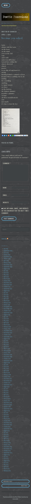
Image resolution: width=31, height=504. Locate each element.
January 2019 (7, 352)
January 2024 (7, 254)
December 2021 (8, 282)
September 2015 (8, 428)
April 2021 (6, 298)
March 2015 (7, 440)
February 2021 (7, 302)
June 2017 (6, 390)
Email (5, 195)
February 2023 (7, 262)
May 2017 (6, 392)
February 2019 (7, 350)
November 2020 (8, 308)
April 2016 (6, 416)
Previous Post (13, 481)
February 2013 (7, 470)
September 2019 (8, 336)
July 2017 (6, 388)
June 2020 (6, 318)
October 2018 (7, 358)
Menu (6, 5)
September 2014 (8, 452)
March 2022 (7, 278)
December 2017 (8, 378)
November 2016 (8, 404)
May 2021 (6, 296)
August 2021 (7, 290)
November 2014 (8, 448)
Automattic (15, 499)
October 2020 (7, 310)
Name (5, 188)
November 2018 (8, 356)
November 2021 (8, 284)
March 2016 (7, 418)
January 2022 (7, 280)
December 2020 (8, 306)
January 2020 (7, 328)
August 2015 (7, 430)
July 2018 (6, 364)
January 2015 (7, 444)
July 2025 (6, 248)
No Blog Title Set (7, 23)
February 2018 (7, 374)
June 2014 (6, 458)
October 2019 (7, 334)
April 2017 (6, 394)
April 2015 (6, 438)
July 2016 (6, 412)
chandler (13, 32)
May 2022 (6, 274)
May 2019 (6, 344)
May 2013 (6, 464)
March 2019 (7, 348)
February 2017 (7, 398)
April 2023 (6, 260)
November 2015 (8, 424)
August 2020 (7, 314)
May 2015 (6, 436)
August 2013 (7, 460)
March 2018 (7, 372)
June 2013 (6, 462)
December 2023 (8, 256)
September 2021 (8, 288)
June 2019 (6, 342)
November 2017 (8, 380)
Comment (7, 163)
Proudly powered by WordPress (10, 497)
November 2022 (8, 264)
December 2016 (8, 402)
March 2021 (7, 300)
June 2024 (6, 252)
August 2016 (7, 410)
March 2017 (7, 396)
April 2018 (6, 370)
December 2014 (8, 446)
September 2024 (8, 250)
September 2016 (8, 408)
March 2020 (7, 324)
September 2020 (8, 312)
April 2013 (6, 466)
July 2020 (6, 316)
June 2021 (6, 294)
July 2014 (6, 456)
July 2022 (6, 270)
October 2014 (7, 450)
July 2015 (6, 432)
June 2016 (6, 414)
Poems (11, 143)
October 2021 (7, 286)
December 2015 (8, 422)
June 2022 (6, 272)
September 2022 (8, 266)
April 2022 (6, 276)
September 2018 (8, 360)
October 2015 (7, 426)
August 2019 (7, 338)
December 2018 (8, 354)
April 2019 (6, 346)
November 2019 (8, 332)
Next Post (25, 486)
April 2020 (6, 322)
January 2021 (7, 304)
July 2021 (6, 292)
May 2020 (6, 320)
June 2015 (6, 434)
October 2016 (7, 406)
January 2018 (7, 376)
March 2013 (7, 468)
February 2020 (7, 326)
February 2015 (7, 442)
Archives (5, 246)
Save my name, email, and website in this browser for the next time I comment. (15, 210)
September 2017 (8, 384)
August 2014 (7, 454)
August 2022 (7, 268)
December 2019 (8, 330)
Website (6, 202)
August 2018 (7, 362)
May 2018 (6, 368)
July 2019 (6, 340)
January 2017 (7, 400)
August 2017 (7, 386)
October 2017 (7, 382)
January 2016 (7, 420)
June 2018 (6, 366)
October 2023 (7, 258)
